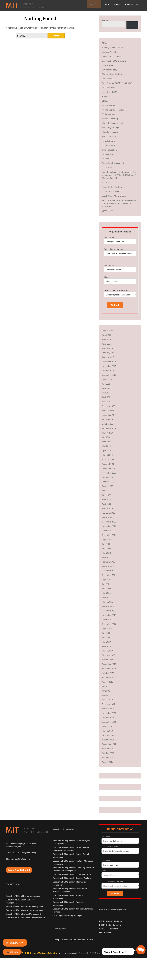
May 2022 (106, 553)
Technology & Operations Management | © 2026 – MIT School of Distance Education (119, 203)
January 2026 (108, 357)
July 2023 (106, 490)
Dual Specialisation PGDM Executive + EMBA (73, 939)
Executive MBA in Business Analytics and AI (25, 917)
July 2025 (106, 384)
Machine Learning (110, 118)
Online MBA (107, 154)
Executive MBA (108, 87)
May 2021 (106, 593)
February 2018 (108, 735)
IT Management (109, 114)
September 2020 (109, 624)
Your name (109, 237)
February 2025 (108, 406)
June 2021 (106, 588)
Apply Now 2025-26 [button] (19, 870)
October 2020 (108, 619)
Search (105, 20)
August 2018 (107, 726)
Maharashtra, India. (14, 846)
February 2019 (108, 704)
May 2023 (106, 499)
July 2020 (106, 633)
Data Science (107, 65)
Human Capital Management (114, 109)
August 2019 (107, 682)
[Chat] (141, 949)
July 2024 (106, 437)
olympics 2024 (108, 145)
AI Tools (105, 43)
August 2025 (107, 379)
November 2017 (109, 748)
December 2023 (109, 468)
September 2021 (109, 575)
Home (106, 4)
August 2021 (107, 579)
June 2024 (106, 441)
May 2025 (106, 392)
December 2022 (109, 521)
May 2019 (106, 695)
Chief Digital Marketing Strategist (67, 915)
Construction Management (114, 61)
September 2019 (109, 677)
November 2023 (109, 473)
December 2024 (109, 415)
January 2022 (108, 566)
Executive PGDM (109, 92)
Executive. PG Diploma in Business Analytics (72, 878)
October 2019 (108, 673)
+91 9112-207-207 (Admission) (22, 852)
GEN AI (105, 101)
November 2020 (109, 615)
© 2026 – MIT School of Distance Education (37, 953)
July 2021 (106, 584)
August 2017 (107, 762)
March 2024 (107, 455)
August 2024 (107, 433)
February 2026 (108, 352)
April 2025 (106, 397)
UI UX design (107, 211)
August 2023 (107, 486)
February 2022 (108, 562)
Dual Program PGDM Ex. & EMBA (117, 83)
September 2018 (109, 722)
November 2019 (109, 668)
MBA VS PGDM (109, 136)
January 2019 (108, 708)
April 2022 (106, 557)
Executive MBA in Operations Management (25, 910)
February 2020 (108, 655)
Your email (109, 265)
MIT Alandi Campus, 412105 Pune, (21, 843)
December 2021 (109, 570)
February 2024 (108, 459)
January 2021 (108, 606)
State (106, 277)
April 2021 (106, 597)
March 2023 (107, 508)
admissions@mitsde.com (19, 859)
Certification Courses (111, 56)
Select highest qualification (116, 290)
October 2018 (108, 717)
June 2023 (106, 495)
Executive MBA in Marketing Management (24, 906)
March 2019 (107, 699)
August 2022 (107, 539)
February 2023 (108, 513)
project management (111, 191)
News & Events (108, 141)
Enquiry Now (17, 942)
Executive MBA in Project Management (23, 914)
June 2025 (106, 388)
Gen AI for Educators (108, 928)
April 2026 (106, 344)
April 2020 (106, 646)
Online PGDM (108, 158)
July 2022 (106, 544)
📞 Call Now (12, 952)
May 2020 (106, 642)
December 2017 (109, 744)
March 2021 (107, 602)
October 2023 (108, 477)
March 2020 (107, 650)
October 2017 (108, 753)
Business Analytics (110, 52)
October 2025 (108, 370)
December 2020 (109, 610)
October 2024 (108, 424)
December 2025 (109, 361)
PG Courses (107, 167)
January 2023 (108, 517)
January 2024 (108, 464)
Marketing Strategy (110, 127)
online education (109, 150)
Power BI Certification (112, 187)
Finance (105, 96)
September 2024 (109, 428)
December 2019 (109, 664)
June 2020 (106, 637)
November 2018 (109, 713)
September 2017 (109, 757)
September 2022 (109, 535)
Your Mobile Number (113, 249)
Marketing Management (112, 123)
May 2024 (106, 446)
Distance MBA (108, 78)
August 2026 (107, 330)
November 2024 (109, 419)
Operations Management (113, 163)
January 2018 (108, 739)
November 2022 (109, 526)
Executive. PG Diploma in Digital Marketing (72, 874)
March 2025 (107, 401)
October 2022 (108, 530)
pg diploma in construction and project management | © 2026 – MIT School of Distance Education (119, 175)
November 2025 (109, 366)
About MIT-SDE (132, 4)
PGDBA (105, 182)
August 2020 (107, 628)
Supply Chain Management (114, 196)
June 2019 (106, 691)
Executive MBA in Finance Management (23, 896)
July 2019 (106, 686)
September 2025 (109, 375)
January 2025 (108, 410)
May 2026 (106, 339)
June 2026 (106, 335)
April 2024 (106, 450)
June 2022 (106, 548)
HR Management (109, 105)
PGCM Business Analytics (110, 921)
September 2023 (109, 481)
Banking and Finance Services (115, 47)
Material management (111, 132)
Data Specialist (105, 932)
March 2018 (107, 731)
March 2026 (107, 348)
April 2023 (106, 504)
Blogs (116, 4)
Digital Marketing (109, 69)
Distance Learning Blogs (112, 74)
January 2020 (108, 659)
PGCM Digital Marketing (110, 925)
